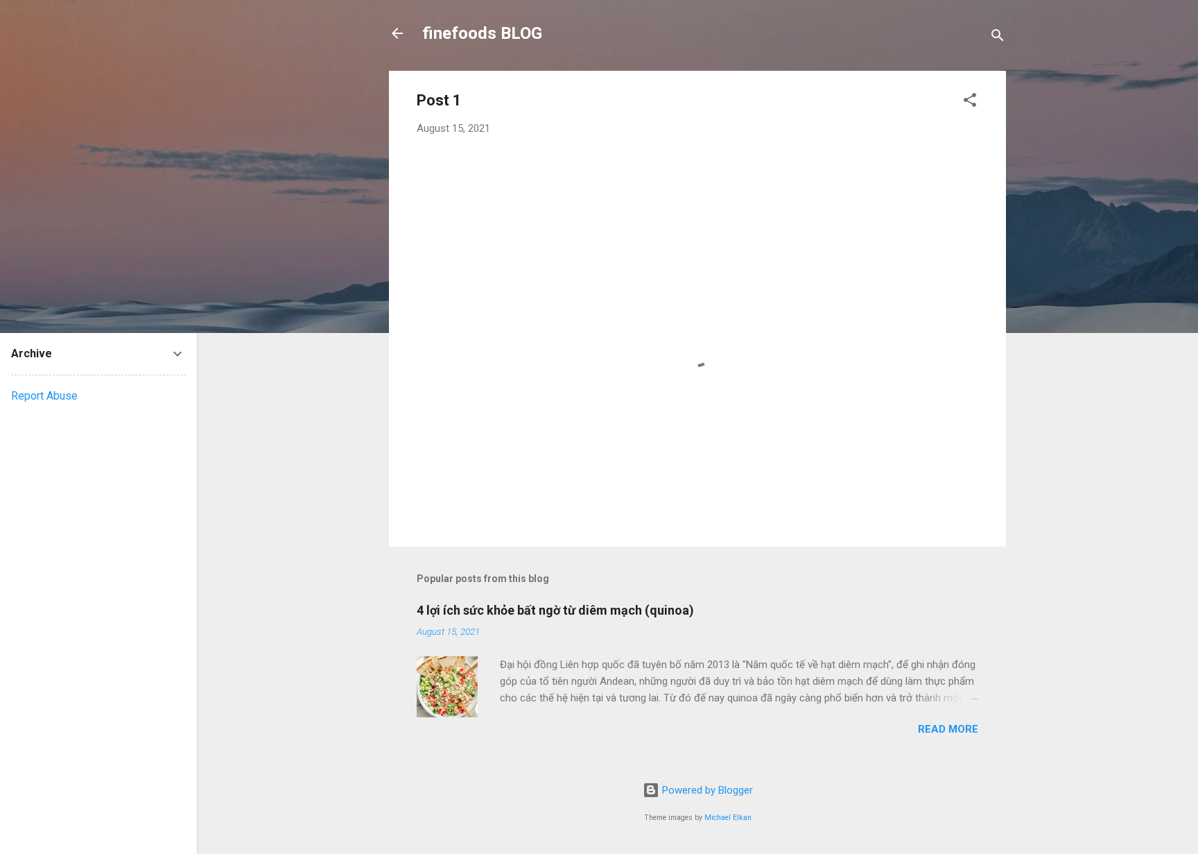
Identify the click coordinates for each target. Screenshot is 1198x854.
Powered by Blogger (706, 790)
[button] (970, 102)
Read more (948, 729)
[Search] (997, 38)
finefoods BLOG (482, 33)
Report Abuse (44, 395)
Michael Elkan (728, 817)
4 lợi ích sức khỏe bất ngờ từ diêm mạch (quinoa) (555, 610)
